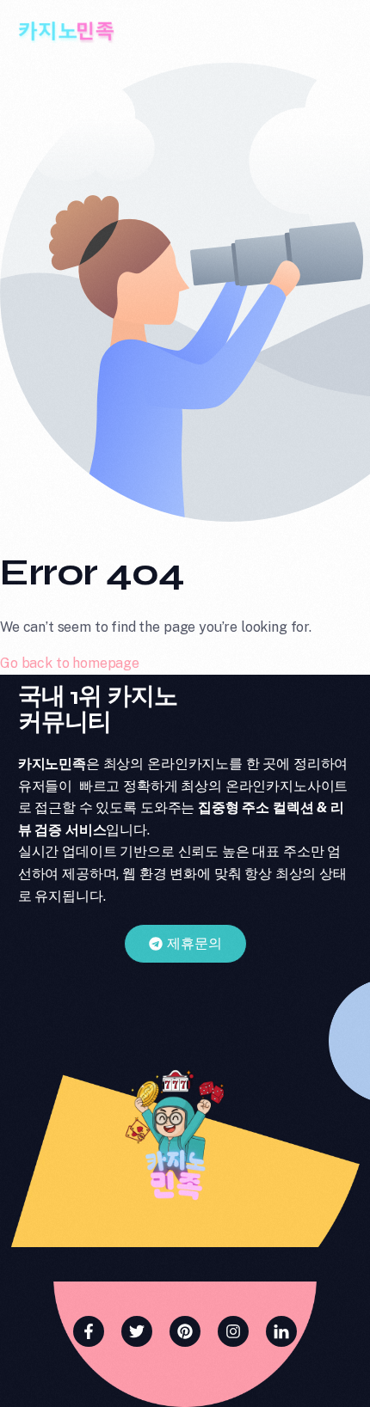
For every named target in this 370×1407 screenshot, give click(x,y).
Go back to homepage (69, 663)
